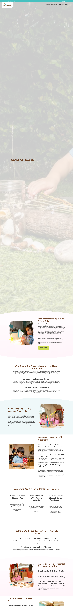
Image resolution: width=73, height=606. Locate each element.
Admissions (67, 4)
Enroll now (43, 347)
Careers (63, 1)
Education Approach (54, 4)
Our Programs (61, 4)
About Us (47, 4)
